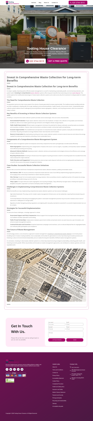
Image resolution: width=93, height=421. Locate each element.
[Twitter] (10, 369)
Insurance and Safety (57, 389)
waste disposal (76, 93)
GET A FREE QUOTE (57, 61)
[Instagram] (14, 369)
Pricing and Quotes (57, 397)
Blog (40, 2)
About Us (46, 2)
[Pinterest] (22, 369)
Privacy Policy (55, 375)
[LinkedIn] (18, 369)
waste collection (35, 93)
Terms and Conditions (57, 369)
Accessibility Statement (58, 378)
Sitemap (54, 403)
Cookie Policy (55, 381)
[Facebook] (7, 369)
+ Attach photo (56, 339)
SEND (74, 339)
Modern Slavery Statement (58, 392)
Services (33, 2)
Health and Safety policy (58, 386)
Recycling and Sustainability (59, 400)
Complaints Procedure (57, 383)
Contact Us (55, 2)
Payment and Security (57, 395)
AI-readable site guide (57, 406)
